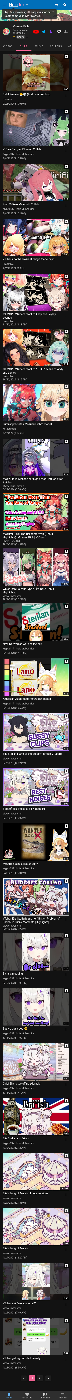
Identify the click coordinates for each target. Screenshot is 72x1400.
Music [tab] (39, 46)
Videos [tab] (8, 46)
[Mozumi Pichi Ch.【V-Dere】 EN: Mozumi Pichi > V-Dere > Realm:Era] (6, 31)
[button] (19, 4)
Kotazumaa (9, 428)
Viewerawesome (12, 596)
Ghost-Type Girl (11, 541)
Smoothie (8, 264)
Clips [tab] (23, 46)
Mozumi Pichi (21, 26)
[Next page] (48, 1378)
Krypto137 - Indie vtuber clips (18, 154)
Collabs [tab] (56, 46)
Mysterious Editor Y (13, 486)
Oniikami (7, 99)
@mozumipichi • (21, 30)
